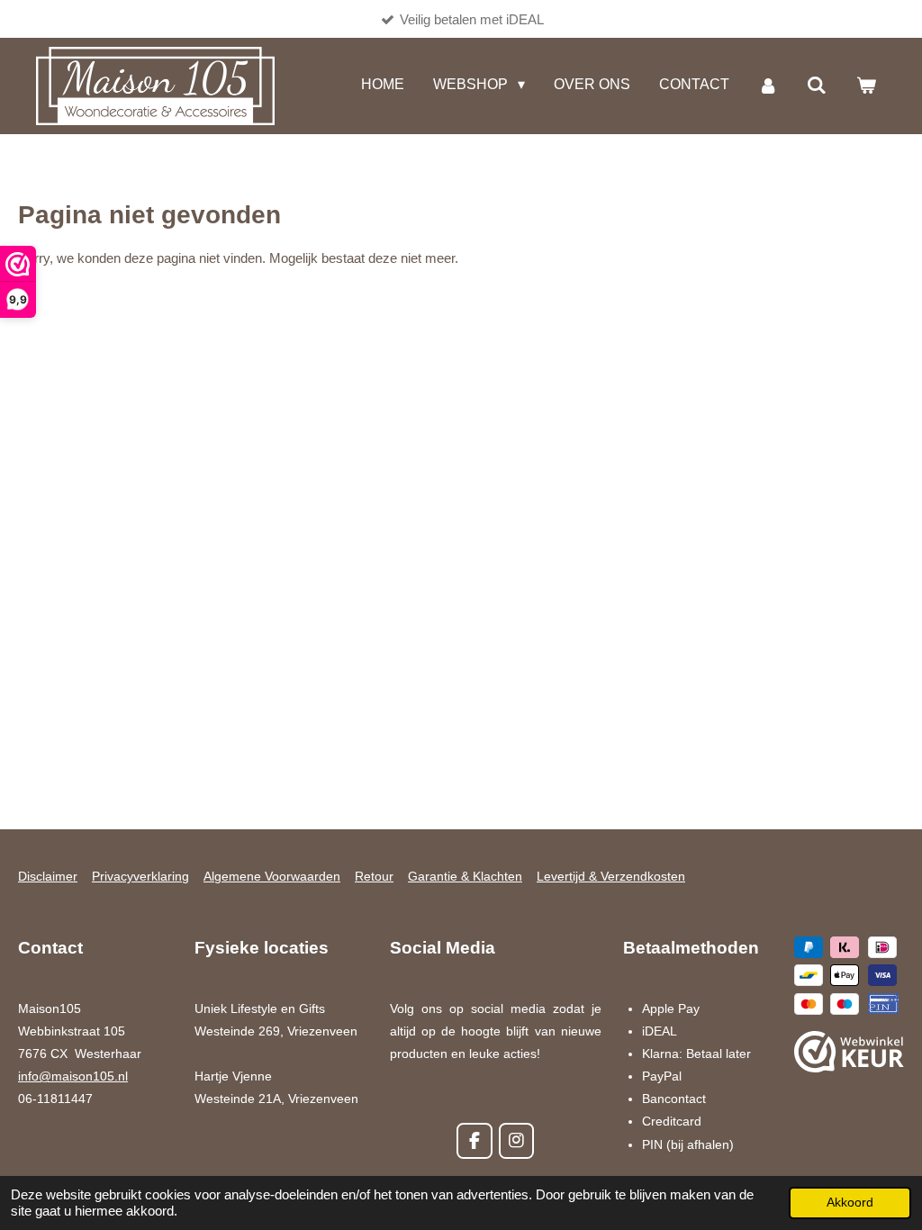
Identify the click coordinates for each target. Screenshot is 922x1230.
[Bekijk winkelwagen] (866, 86)
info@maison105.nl (73, 1076)
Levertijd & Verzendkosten (611, 876)
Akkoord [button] (850, 1202)
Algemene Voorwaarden (271, 876)
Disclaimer (47, 876)
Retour (374, 876)
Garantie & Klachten (465, 876)
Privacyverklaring (140, 876)
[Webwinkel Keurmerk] (849, 1056)
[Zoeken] (816, 86)
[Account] (768, 86)
